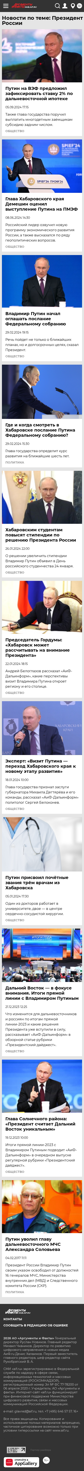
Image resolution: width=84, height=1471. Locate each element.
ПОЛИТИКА (14, 462)
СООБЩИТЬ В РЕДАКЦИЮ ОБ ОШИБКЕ (35, 1325)
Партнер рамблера (40, 1450)
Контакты (12, 1319)
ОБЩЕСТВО (14, 131)
